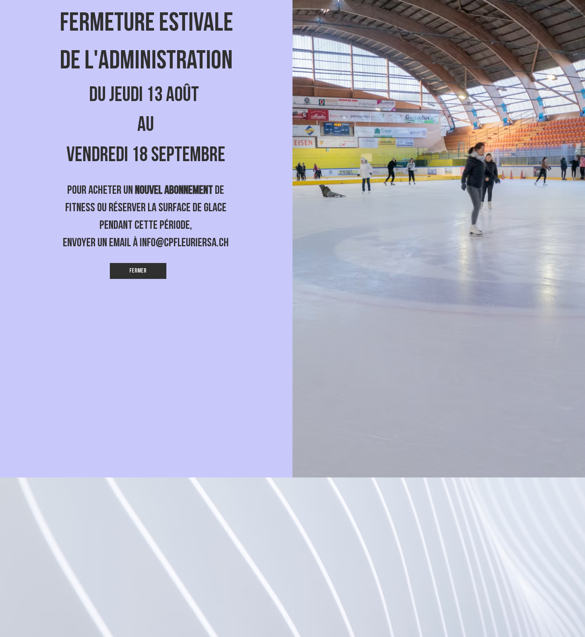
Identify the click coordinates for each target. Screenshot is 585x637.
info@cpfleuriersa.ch (184, 243)
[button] (138, 271)
